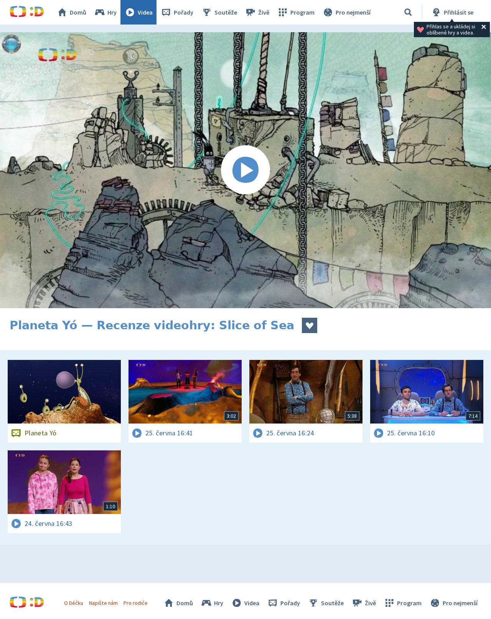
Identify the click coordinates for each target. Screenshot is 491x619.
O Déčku (73, 602)
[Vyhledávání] (408, 12)
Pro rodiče (136, 602)
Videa (145, 12)
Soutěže (225, 12)
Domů (78, 12)
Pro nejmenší (353, 12)
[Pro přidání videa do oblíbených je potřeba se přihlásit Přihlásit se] (309, 325)
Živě (263, 12)
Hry (112, 12)
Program (302, 12)
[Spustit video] (245, 170)
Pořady (183, 12)
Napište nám (103, 602)
